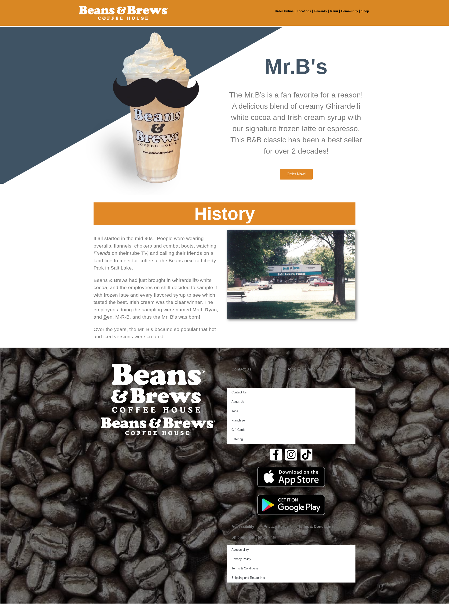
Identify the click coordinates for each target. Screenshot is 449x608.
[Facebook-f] (276, 455)
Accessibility (243, 527)
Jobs (291, 369)
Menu (334, 11)
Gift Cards (341, 369)
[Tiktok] (307, 455)
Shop (365, 11)
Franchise (314, 369)
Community (349, 11)
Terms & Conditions (315, 527)
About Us (269, 369)
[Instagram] (291, 455)
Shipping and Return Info (254, 537)
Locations (304, 11)
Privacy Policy (276, 527)
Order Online (284, 11)
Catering (239, 380)
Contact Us (241, 369)
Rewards (320, 11)
